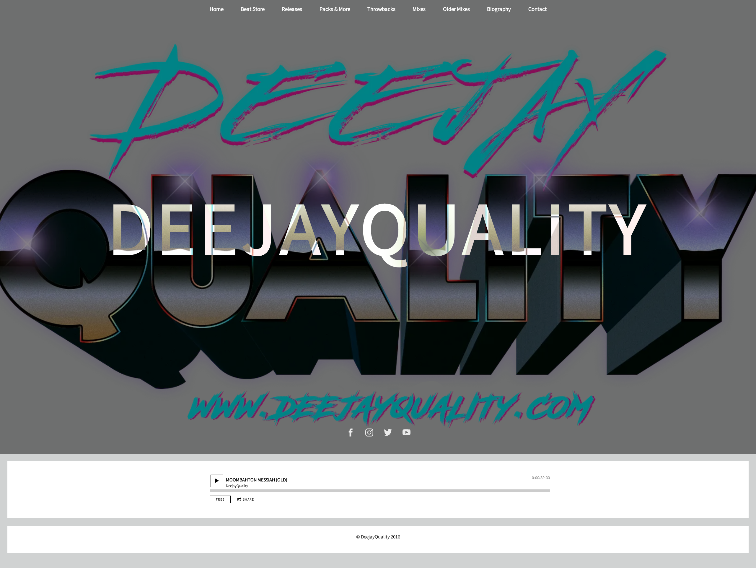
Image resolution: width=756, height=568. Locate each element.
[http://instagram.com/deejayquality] (369, 432)
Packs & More (335, 8)
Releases (292, 8)
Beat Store (253, 8)
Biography (499, 8)
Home (217, 8)
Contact (537, 8)
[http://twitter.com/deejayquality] (388, 432)
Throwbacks (381, 8)
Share (248, 499)
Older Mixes (456, 8)
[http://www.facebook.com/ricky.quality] (351, 432)
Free (220, 499)
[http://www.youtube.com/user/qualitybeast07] (406, 432)
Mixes (419, 8)
